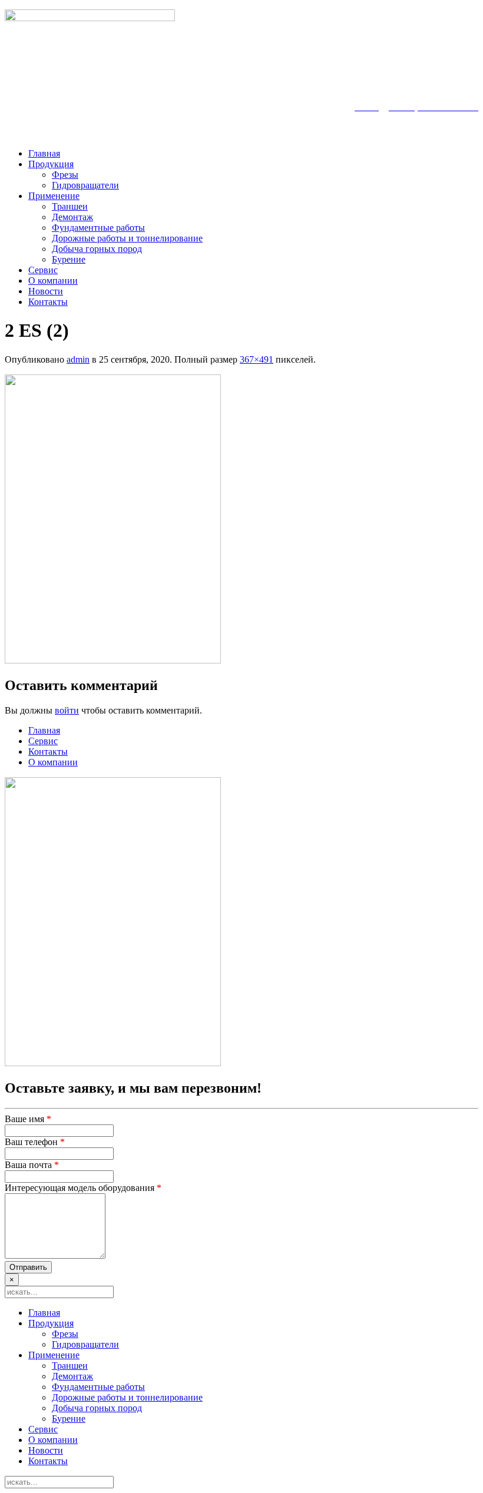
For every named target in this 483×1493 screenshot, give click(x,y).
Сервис (43, 270)
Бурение (68, 259)
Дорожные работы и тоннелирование (127, 238)
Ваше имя (28, 1119)
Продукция (51, 164)
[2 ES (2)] (113, 660)
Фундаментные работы (98, 228)
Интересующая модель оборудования (83, 1188)
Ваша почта (32, 1165)
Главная (44, 153)
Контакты (48, 302)
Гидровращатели (85, 185)
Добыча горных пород (97, 249)
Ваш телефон (35, 1142)
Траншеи (70, 206)
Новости (45, 291)
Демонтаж (72, 217)
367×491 (256, 359)
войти (67, 710)
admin (78, 359)
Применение (54, 196)
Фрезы (65, 175)
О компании (53, 281)
